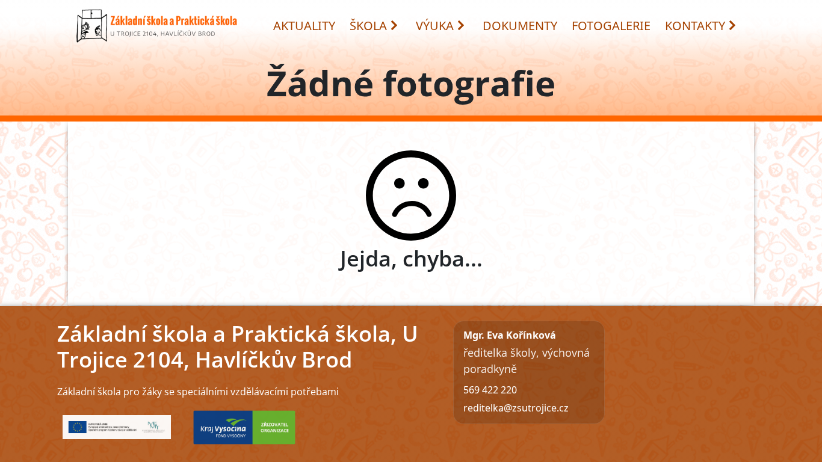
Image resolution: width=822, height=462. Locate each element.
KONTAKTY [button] (695, 25)
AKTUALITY (304, 25)
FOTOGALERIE (611, 25)
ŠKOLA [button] (368, 25)
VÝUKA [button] (435, 25)
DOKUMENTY (520, 25)
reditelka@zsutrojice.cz (516, 407)
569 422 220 (490, 389)
